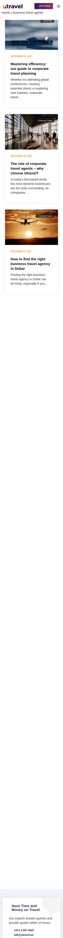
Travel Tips (47, 21)
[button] (43, 6)
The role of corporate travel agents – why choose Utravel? (28, 168)
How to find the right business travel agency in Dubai (30, 263)
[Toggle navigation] (58, 6)
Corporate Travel (45, 121)
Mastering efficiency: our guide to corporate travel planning (30, 68)
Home (6, 12)
